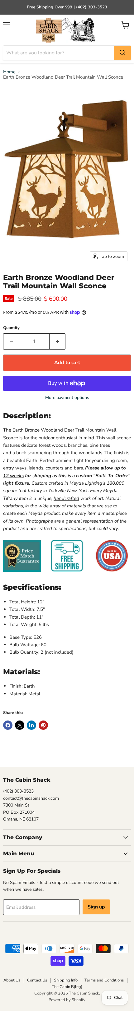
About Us (11, 980)
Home (9, 72)
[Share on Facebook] (7, 725)
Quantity (11, 328)
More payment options (67, 397)
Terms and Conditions (104, 980)
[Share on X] (19, 725)
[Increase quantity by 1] (57, 341)
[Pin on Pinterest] (43, 725)
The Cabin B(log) (67, 987)
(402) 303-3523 (18, 791)
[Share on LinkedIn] (31, 725)
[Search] (122, 53)
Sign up (96, 906)
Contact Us (37, 980)
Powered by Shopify (67, 1000)
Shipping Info (66, 980)
